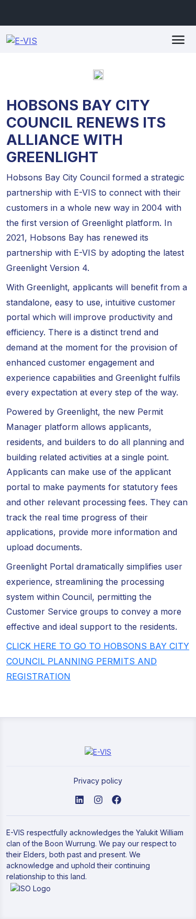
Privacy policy (98, 780)
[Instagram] (98, 798)
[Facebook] (116, 798)
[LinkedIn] (79, 798)
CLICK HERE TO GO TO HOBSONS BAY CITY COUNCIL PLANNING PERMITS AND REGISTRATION (97, 661)
